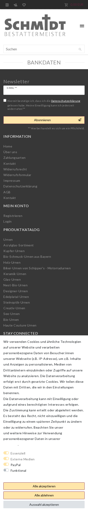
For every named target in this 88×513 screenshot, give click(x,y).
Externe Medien (23, 459)
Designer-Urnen (15, 291)
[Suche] (80, 49)
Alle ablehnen (44, 495)
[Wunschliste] (23, 4)
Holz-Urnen (12, 262)
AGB (7, 192)
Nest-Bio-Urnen (15, 285)
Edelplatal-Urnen (16, 297)
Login (7, 221)
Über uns (10, 152)
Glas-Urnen (12, 279)
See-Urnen (11, 314)
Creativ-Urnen (14, 308)
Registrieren (12, 216)
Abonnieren (42, 120)
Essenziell (18, 453)
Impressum (11, 180)
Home (7, 146)
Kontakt (9, 163)
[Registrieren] (15, 4)
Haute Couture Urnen (20, 325)
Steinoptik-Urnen (16, 302)
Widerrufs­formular (17, 175)
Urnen (8, 239)
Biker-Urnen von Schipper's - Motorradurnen (37, 268)
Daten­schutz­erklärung (20, 186)
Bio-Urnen (11, 320)
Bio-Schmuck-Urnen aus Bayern (27, 256)
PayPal (16, 465)
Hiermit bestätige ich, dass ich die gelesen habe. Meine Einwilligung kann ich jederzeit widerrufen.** (43, 104)
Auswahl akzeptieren (44, 504)
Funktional (18, 470)
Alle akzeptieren (44, 486)
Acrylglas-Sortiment (18, 245)
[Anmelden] (7, 4)
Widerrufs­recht (15, 169)
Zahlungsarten (14, 158)
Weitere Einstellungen (20, 476)
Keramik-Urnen (14, 274)
